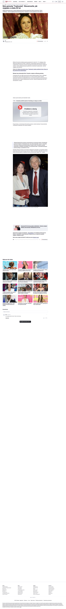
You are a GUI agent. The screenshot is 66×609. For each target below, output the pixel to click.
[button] (55, 1)
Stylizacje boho (20, 594)
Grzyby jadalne (50, 593)
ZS (5, 40)
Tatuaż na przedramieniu (36, 594)
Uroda (44, 1)
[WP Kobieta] (9, 1)
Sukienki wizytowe (20, 593)
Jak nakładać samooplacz (5, 593)
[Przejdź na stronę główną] (4, 2)
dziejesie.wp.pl (36, 237)
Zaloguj (59, 1)
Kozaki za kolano (20, 586)
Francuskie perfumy (5, 586)
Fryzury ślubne (20, 587)
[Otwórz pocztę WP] (53, 1)
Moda (40, 1)
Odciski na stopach (4, 594)
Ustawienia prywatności (47, 600)
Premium (35, 1)
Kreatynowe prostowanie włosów (6, 587)
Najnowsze (15, 1)
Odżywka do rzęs (35, 586)
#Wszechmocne (30, 1)
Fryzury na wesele (51, 586)
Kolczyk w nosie (35, 593)
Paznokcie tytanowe (51, 587)
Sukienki (50, 594)
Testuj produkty (22, 1)
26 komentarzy (40, 41)
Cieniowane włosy (35, 587)
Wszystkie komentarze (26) (25, 321)
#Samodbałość (31, 232)
